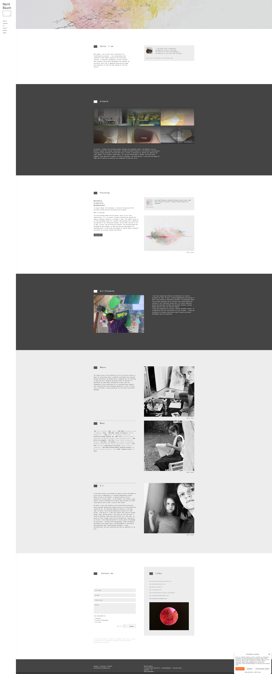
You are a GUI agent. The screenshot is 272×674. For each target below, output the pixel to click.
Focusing (98, 618)
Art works (98, 622)
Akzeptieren (239, 668)
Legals (259, 672)
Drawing (143, 138)
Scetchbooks (177, 138)
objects (5, 21)
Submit (131, 626)
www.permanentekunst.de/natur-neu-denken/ (162, 592)
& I (4, 25)
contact (5, 28)
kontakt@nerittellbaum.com (102, 668)
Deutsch (5, 30)
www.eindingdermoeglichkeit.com (159, 595)
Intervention (110, 120)
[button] (269, 654)
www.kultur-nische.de (155, 587)
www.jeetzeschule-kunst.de (157, 584)
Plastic (110, 138)
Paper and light (177, 120)
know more (98, 235)
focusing (5, 23)
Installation (144, 120)
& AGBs (255, 672)
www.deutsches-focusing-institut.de (160, 581)
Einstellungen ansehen (262, 668)
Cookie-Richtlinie (249, 672)
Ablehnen (249, 668)
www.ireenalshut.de (155, 589)
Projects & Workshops (101, 620)
